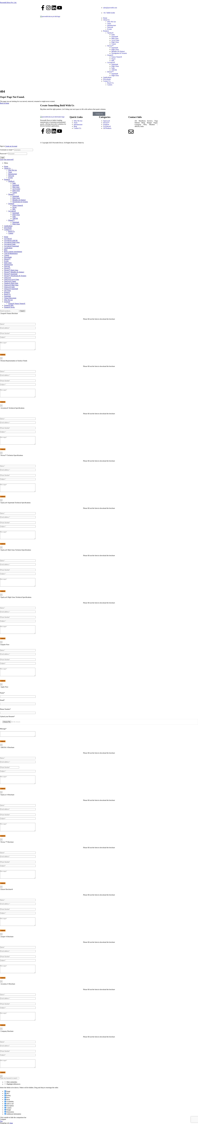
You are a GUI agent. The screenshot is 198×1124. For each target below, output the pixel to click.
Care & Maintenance (11, 253)
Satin (14, 183)
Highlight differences (13, 1084)
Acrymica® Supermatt (11, 246)
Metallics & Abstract (19, 200)
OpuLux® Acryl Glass (11, 279)
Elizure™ (11, 220)
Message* (3, 729)
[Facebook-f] (42, 7)
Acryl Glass (16, 189)
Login (2, 157)
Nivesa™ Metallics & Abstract (14, 272)
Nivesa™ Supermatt (10, 274)
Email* (2, 700)
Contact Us (8, 229)
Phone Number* (5, 709)
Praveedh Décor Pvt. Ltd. (8, 2)
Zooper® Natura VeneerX (16, 303)
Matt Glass (15, 187)
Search (22, 311)
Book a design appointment (13, 251)
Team (10, 172)
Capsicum (87, 143)
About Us (7, 168)
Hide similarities (11, 1082)
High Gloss (16, 190)
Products (7, 179)
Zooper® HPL (9, 305)
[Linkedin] (54, 7)
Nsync (14, 207)
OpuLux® (7, 277)
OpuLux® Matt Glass (11, 285)
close (11, 1123)
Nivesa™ (11, 194)
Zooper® (11, 203)
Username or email (7, 150)
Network (11, 176)
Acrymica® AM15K (11, 240)
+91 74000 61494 (141, 137)
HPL (14, 209)
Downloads (8, 228)
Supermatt (15, 185)
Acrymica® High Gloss (12, 242)
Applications (8, 226)
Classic (14, 192)
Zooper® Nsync (9, 307)
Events (10, 177)
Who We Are (12, 170)
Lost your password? (7, 159)
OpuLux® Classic (10, 281)
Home (6, 166)
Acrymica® (12, 211)
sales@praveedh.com (141, 131)
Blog (5, 250)
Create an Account (11, 146)
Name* (2, 693)
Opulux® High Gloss (11, 283)
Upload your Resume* (7, 716)
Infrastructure (12, 174)
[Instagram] (48, 7)
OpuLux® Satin (9, 287)
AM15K (15, 218)
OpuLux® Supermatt (11, 289)
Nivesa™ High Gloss (11, 270)
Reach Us (11, 231)
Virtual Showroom (10, 298)
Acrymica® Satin (9, 244)
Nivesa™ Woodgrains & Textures (15, 276)
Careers (10, 233)
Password (4, 153)
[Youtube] (59, 7)
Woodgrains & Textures (20, 202)
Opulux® (11, 181)
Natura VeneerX (17, 205)
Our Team (7, 290)
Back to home (4, 103)
